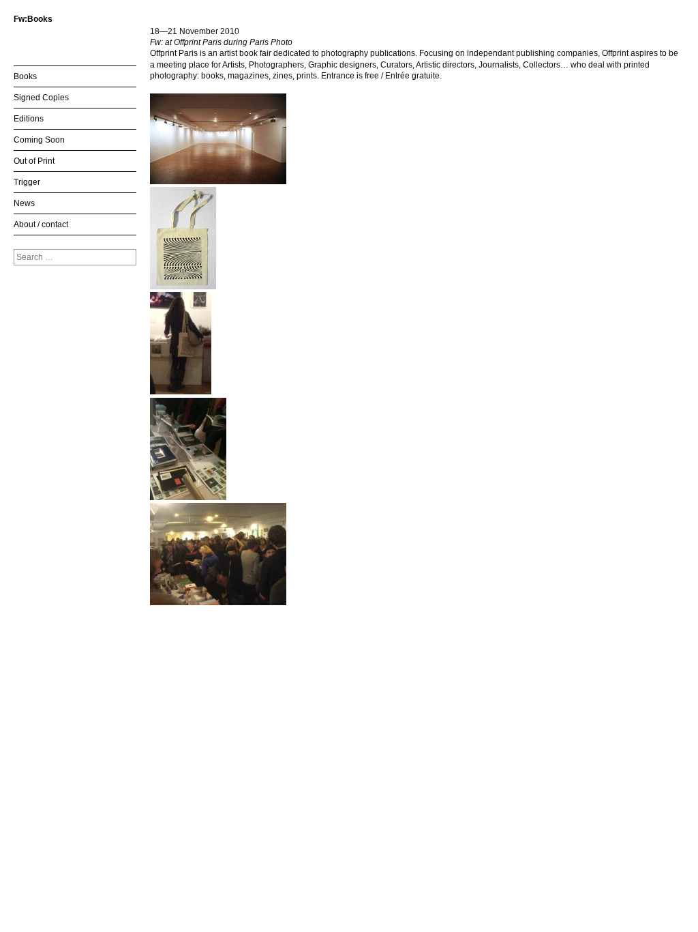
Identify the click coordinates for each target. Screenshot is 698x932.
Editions (29, 118)
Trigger (27, 182)
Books (25, 76)
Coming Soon (39, 140)
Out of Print (34, 161)
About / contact (41, 224)
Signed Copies (41, 97)
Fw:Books (33, 19)
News (24, 203)
